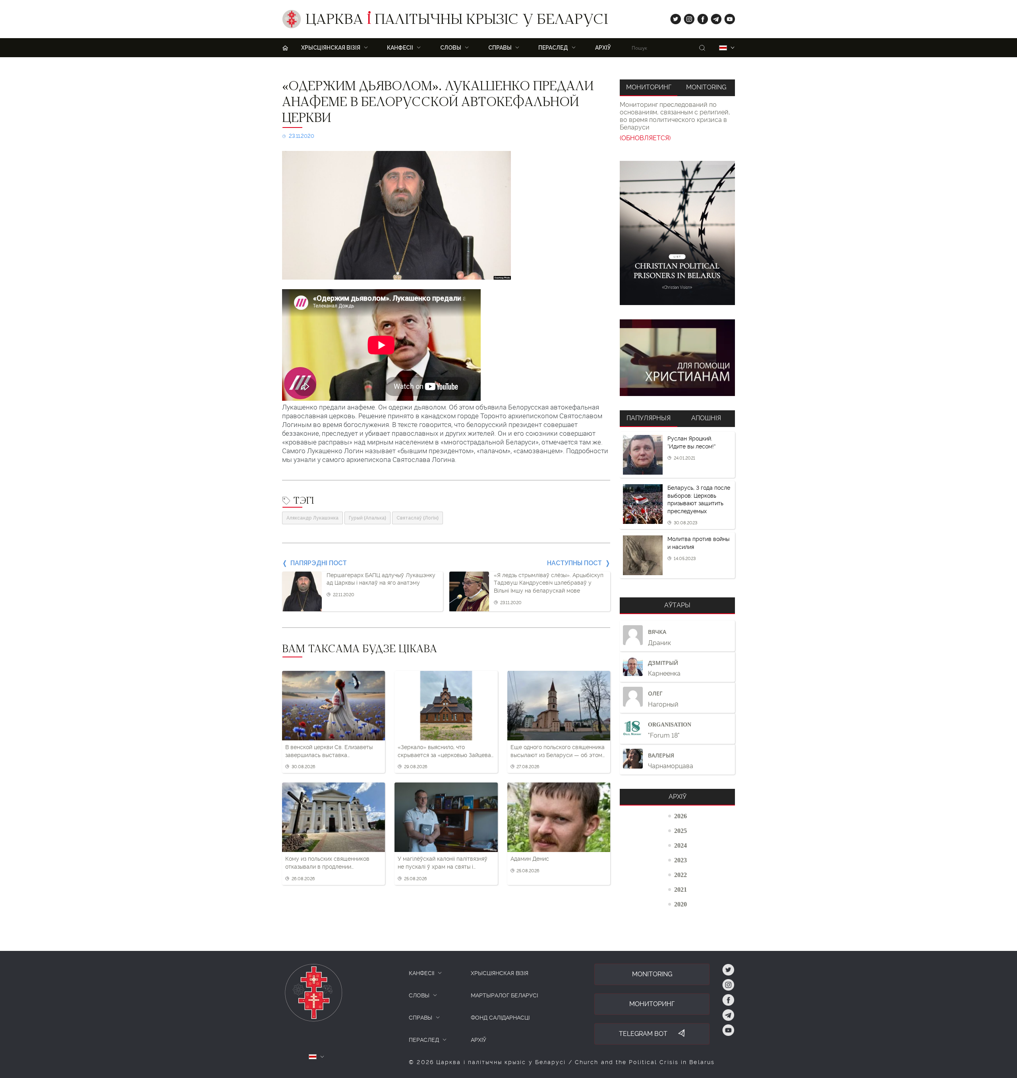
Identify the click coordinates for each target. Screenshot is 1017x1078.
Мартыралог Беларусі (504, 995)
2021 (680, 889)
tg (714, 17)
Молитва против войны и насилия (698, 543)
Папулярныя (648, 418)
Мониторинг (648, 87)
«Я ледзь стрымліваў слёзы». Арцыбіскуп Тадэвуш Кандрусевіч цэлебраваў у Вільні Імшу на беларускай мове (548, 583)
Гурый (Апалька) (367, 518)
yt (727, 17)
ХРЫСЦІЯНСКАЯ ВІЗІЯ (499, 973)
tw (673, 17)
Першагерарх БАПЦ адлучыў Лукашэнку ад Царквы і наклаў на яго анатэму (381, 579)
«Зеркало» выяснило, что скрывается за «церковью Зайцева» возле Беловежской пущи (446, 751)
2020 (680, 904)
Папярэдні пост (318, 563)
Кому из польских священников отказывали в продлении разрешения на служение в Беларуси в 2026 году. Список (327, 863)
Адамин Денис (529, 859)
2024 (680, 845)
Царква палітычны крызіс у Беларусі (456, 21)
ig (686, 17)
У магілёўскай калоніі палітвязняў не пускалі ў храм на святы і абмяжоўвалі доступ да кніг (442, 863)
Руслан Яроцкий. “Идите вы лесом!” (691, 442)
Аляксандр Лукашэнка (312, 518)
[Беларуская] (723, 48)
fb (700, 17)
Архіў (603, 47)
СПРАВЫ (420, 1017)
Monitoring (706, 87)
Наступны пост (574, 563)
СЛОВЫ (419, 995)
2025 (680, 830)
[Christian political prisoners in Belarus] (677, 233)
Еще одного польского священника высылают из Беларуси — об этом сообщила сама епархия (557, 751)
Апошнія (706, 418)
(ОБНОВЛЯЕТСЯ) (645, 138)
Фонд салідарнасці (500, 1017)
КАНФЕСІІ (421, 973)
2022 (680, 874)
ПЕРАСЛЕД (424, 1040)
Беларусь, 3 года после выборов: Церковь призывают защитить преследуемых (698, 499)
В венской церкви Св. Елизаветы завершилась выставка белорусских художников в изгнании (329, 751)
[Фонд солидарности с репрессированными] (677, 357)
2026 (680, 815)
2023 (680, 860)
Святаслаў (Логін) (417, 518)
